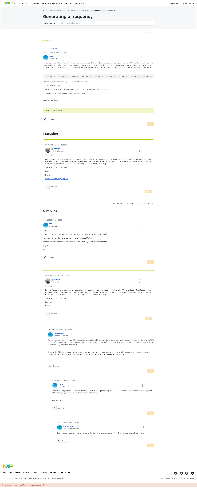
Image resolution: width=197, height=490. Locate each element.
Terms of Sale (22, 478)
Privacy (5, 478)
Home (45, 10)
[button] (141, 57)
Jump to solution (54, 48)
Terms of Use (13, 478)
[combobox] (107, 23)
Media (36, 473)
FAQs (185, 3)
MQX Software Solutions (59, 10)
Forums (36, 3)
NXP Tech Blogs (65, 3)
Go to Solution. (57, 110)
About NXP (7, 473)
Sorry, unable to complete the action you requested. (23, 485)
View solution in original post (56, 179)
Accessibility (46, 478)
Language (175, 3)
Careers (17, 473)
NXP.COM (78, 3)
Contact (44, 473)
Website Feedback (57, 478)
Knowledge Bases (49, 3)
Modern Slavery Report (34, 478)
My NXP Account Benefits (61, 473)
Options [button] (149, 32)
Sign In (191, 3)
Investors (27, 473)
